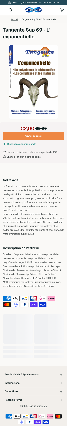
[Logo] (33, 10)
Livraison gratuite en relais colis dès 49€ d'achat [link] (35, 2)
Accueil (14, 19)
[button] (10, 9)
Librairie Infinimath (37, 406)
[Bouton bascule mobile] (5, 10)
